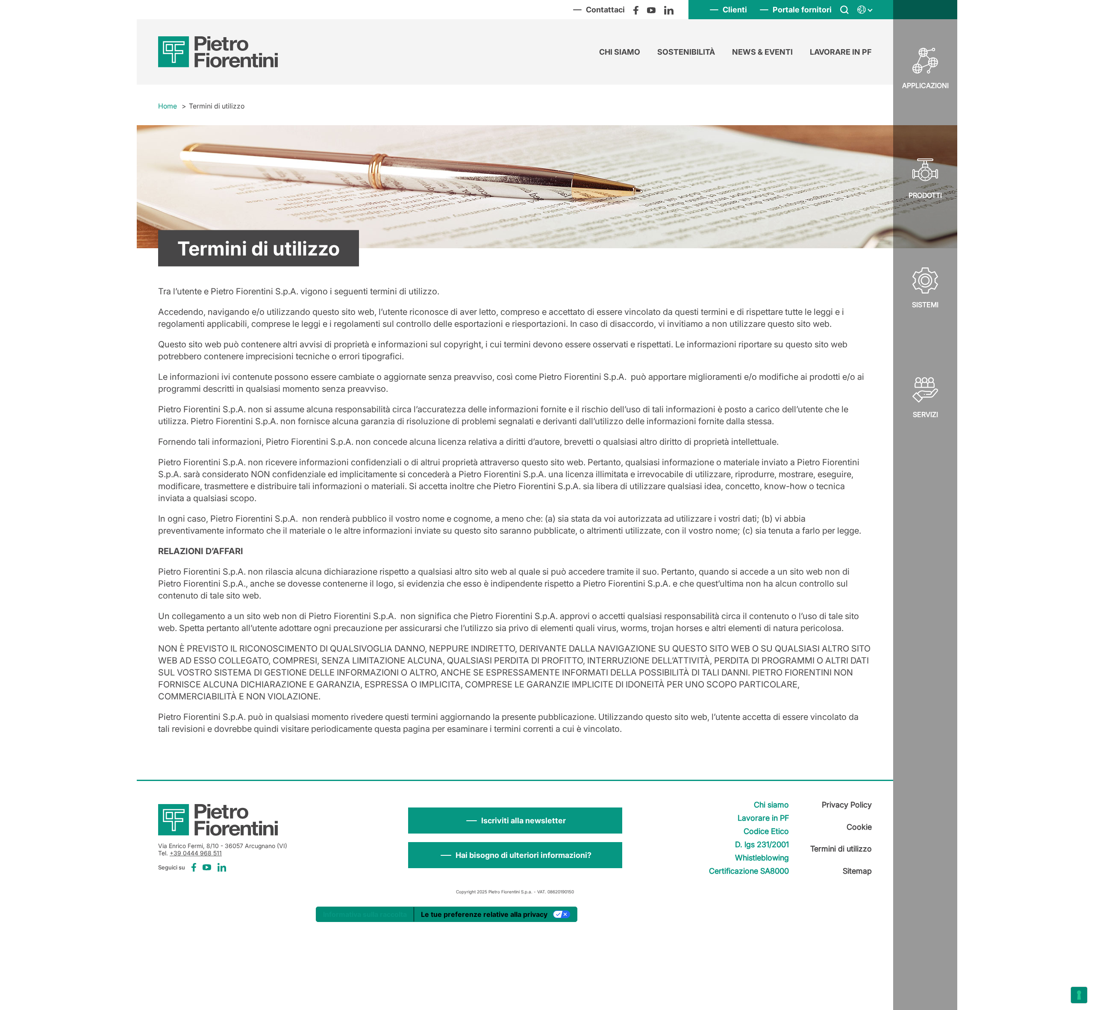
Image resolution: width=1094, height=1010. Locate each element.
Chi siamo (619, 51)
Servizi (925, 414)
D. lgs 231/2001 (762, 844)
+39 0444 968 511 (196, 853)
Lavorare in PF (841, 51)
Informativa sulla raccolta (365, 914)
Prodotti (925, 195)
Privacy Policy (847, 804)
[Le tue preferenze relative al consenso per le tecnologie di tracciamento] (1079, 995)
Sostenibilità (686, 51)
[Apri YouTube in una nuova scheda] (651, 10)
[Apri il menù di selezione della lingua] (864, 10)
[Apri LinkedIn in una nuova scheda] (668, 10)
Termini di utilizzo (841, 848)
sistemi (925, 304)
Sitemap (857, 870)
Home (167, 106)
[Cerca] (844, 10)
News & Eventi (762, 51)
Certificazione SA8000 (749, 870)
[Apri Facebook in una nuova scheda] (635, 10)
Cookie (859, 826)
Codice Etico (766, 831)
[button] (515, 820)
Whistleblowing (762, 857)
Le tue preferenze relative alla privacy (484, 914)
